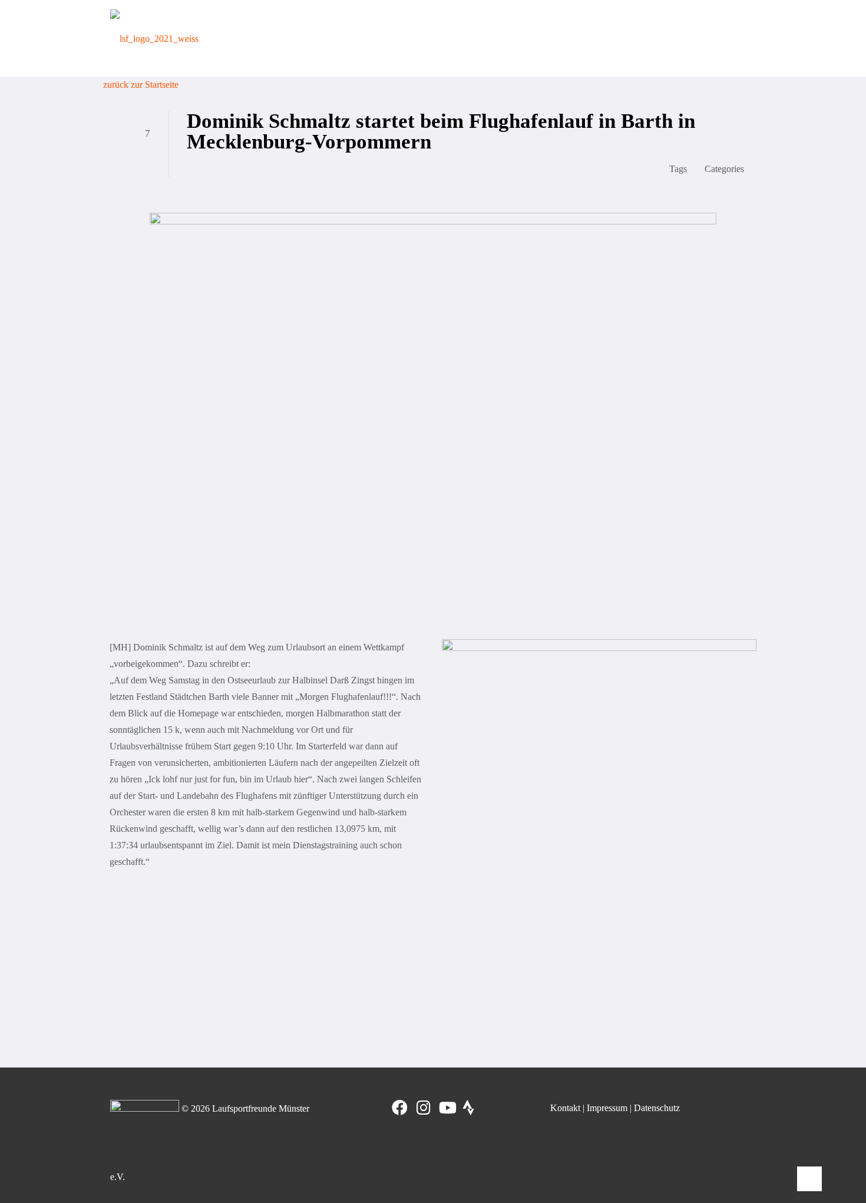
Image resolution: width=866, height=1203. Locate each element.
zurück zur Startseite (141, 85)
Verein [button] (342, 38)
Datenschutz (657, 1108)
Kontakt (565, 1108)
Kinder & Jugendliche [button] (510, 38)
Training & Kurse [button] (410, 38)
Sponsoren (725, 38)
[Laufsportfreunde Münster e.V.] (154, 38)
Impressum (607, 1108)
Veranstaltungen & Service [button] (629, 38)
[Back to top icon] (809, 1178)
